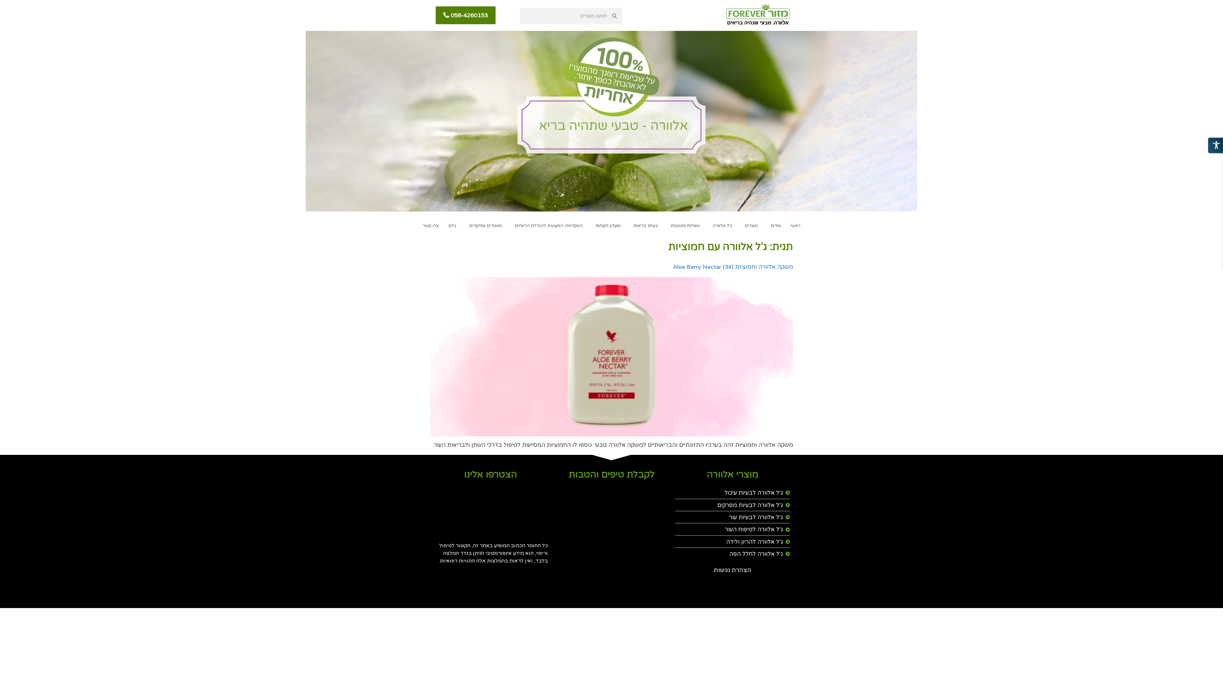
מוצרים (751, 225)
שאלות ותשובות (685, 225)
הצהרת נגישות (732, 570)
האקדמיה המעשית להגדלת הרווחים (549, 225)
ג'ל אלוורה (722, 225)
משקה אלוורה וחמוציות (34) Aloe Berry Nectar (733, 266)
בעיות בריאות (645, 225)
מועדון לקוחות (608, 225)
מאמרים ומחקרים (485, 225)
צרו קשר (431, 225)
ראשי (795, 225)
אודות (776, 225)
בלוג (452, 225)
